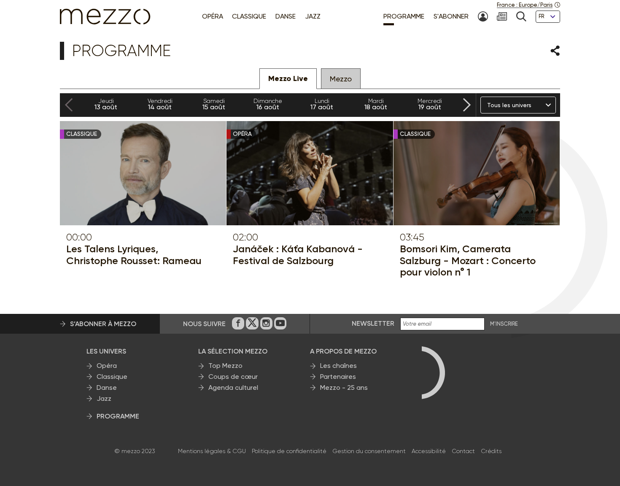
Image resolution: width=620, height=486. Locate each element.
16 (267, 104)
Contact (463, 451)
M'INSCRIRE (504, 324)
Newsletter (373, 323)
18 (375, 104)
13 (105, 104)
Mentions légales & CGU (212, 451)
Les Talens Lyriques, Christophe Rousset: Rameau (134, 254)
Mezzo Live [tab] (288, 78)
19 (430, 104)
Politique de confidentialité (289, 451)
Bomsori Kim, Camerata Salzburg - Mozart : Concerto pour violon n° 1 (468, 260)
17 (321, 104)
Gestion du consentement (369, 451)
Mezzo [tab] (341, 78)
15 (213, 104)
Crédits (491, 451)
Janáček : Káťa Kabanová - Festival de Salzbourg (298, 254)
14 (160, 104)
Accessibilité (429, 451)
